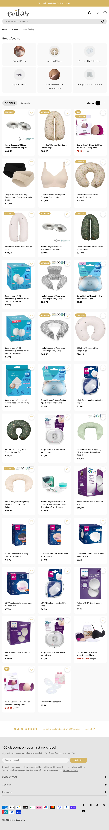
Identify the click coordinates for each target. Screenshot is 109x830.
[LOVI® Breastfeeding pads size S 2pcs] (90, 380)
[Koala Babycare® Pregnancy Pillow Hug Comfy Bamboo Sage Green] (90, 430)
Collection (15, 29)
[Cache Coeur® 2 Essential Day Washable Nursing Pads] (90, 125)
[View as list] (104, 103)
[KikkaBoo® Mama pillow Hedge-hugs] (18, 227)
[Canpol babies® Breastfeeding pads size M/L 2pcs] (90, 276)
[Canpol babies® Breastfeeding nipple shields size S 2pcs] (54, 380)
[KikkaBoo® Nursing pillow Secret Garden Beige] (90, 175)
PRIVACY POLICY (70, 770)
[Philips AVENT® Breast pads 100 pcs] (90, 482)
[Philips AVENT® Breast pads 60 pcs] (18, 632)
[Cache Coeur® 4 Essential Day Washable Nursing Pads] (18, 682)
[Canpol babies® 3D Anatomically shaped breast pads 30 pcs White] (18, 276)
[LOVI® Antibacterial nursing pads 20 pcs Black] (18, 534)
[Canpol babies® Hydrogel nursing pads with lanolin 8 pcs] (18, 380)
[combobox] (54, 21)
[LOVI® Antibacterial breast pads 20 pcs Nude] (54, 534)
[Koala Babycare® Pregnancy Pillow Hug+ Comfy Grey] (54, 276)
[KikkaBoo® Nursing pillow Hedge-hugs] (90, 328)
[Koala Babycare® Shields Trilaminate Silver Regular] (18, 125)
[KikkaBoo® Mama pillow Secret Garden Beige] (54, 125)
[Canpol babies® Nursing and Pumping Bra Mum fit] (54, 175)
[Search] (102, 21)
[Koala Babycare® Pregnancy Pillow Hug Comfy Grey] (54, 328)
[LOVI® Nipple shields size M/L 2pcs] (54, 583)
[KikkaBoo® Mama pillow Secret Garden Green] (90, 227)
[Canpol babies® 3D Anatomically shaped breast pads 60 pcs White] (18, 328)
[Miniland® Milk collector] (54, 682)
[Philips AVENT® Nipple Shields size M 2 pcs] (54, 430)
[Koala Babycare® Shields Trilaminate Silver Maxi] (54, 227)
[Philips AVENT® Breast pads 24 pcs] (90, 583)
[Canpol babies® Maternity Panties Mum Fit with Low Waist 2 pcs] (18, 175)
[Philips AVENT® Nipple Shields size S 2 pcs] (54, 632)
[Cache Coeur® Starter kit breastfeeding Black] (90, 632)
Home (4, 29)
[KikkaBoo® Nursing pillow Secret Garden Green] (18, 430)
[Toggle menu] (4, 12)
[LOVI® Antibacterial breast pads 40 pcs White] (18, 583)
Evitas (12, 820)
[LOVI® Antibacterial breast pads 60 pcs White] (90, 534)
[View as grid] (97, 103)
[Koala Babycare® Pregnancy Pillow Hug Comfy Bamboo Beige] (18, 482)
